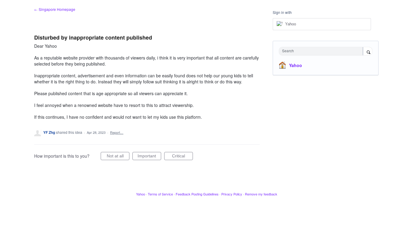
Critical (182, 156)
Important (149, 156)
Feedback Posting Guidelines (197, 194)
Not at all (118, 156)
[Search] (367, 51)
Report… (116, 132)
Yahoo (295, 65)
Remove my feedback (261, 194)
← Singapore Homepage (54, 9)
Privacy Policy (231, 194)
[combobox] (322, 51)
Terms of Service (160, 194)
